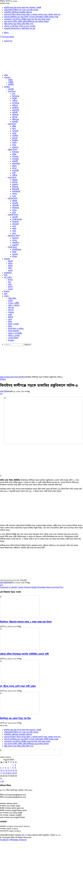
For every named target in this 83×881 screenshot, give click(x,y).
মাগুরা (14, 145)
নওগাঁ (14, 226)
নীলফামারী (15, 189)
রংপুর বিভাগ (12, 177)
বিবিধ (10, 326)
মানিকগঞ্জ (15, 115)
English (11, 340)
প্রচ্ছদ (6, 75)
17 (1, 773)
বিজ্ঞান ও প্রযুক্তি (13, 324)
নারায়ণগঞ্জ (15, 110)
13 (9, 770)
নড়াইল (14, 143)
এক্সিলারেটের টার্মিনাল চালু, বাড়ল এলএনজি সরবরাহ (21, 10)
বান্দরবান (15, 156)
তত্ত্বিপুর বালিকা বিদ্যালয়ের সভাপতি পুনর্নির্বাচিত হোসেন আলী (24, 654)
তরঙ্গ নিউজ (3, 391)
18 (4, 773)
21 (11, 773)
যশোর (14, 133)
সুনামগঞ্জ (15, 254)
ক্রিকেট (10, 261)
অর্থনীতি (10, 82)
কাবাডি (10, 266)
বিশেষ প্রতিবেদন (13, 331)
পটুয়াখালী (15, 205)
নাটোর (14, 229)
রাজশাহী (15, 217)
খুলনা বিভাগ (12, 124)
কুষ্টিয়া (14, 126)
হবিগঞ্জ (14, 256)
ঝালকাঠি (15, 203)
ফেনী (13, 173)
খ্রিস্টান (10, 287)
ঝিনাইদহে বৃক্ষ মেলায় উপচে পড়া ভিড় (15, 718)
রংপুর (14, 196)
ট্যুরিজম (10, 317)
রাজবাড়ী (15, 122)
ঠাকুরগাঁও (15, 184)
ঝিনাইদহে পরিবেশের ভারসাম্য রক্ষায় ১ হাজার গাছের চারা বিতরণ (26, 621)
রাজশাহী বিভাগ (13, 215)
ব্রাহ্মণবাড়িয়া (16, 163)
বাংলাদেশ (7, 77)
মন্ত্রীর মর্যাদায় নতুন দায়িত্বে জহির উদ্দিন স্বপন (18, 24)
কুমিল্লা (14, 154)
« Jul (2, 781)
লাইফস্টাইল (12, 298)
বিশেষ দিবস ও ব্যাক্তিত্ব (15, 329)
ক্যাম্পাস (11, 310)
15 (13, 770)
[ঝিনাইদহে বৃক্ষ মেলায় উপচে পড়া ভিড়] (19, 714)
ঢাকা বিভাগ (12, 91)
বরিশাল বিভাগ (13, 198)
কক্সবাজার (15, 152)
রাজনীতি (11, 84)
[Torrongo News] (7, 37)
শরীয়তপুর (15, 119)
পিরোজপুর (15, 208)
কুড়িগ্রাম (15, 180)
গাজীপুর (14, 101)
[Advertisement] (41, 58)
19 (6, 773)
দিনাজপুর (15, 187)
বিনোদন (6, 291)
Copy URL (23, 580)
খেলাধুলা (7, 259)
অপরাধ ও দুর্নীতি (13, 303)
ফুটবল (10, 263)
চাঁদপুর (14, 168)
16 (16, 770)
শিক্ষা (5, 275)
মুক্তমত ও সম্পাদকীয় (15, 333)
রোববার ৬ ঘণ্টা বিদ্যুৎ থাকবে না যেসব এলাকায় (19, 26)
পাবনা (14, 231)
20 (9, 773)
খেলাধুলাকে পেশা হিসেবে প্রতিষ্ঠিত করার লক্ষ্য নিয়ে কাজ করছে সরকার (27, 19)
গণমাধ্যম (11, 312)
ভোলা (14, 212)
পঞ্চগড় (14, 194)
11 (4, 770)
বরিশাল (14, 201)
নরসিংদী (15, 112)
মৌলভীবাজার (16, 249)
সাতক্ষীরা (15, 136)
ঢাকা (13, 94)
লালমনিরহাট (16, 191)
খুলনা (14, 129)
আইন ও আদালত (13, 305)
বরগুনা (14, 210)
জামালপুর (15, 238)
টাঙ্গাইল (14, 98)
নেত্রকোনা (15, 245)
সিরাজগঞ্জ (15, 222)
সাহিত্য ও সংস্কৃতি (14, 336)
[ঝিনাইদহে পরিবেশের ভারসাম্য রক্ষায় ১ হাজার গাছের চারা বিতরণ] (19, 617)
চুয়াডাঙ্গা (15, 138)
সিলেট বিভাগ (12, 247)
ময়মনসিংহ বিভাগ (14, 236)
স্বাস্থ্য (5, 294)
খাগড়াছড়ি (15, 159)
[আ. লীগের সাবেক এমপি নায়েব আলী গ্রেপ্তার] (19, 681)
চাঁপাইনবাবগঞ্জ (17, 219)
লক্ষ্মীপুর (14, 175)
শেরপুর (14, 240)
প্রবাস (10, 319)
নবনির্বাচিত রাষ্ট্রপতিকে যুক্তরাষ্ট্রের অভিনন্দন (18, 12)
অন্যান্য (10, 270)
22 (13, 773)
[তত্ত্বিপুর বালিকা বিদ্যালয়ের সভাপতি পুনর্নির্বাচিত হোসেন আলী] (19, 649)
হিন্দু (9, 282)
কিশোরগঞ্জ (15, 96)
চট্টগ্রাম (14, 166)
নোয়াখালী (15, 170)
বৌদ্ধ (9, 284)
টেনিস (10, 268)
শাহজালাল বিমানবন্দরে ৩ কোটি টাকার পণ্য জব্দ (19, 28)
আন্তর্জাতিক (8, 273)
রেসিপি (10, 301)
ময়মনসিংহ (15, 243)
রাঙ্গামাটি (15, 161)
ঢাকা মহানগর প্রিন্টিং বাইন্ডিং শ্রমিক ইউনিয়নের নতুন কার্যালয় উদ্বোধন (26, 21)
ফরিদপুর (15, 105)
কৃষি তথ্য (11, 308)
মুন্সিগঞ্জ (14, 117)
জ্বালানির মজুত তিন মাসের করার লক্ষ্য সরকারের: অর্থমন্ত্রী (22, 7)
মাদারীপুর (15, 108)
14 (11, 770)
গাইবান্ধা (15, 182)
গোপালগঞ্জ (15, 103)
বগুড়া (14, 233)
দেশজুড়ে (7, 87)
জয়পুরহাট (15, 224)
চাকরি (10, 315)
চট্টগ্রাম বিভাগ (12, 150)
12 (6, 770)
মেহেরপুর (15, 147)
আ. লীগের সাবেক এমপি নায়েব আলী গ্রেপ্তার (18, 686)
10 (1, 770)
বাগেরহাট (15, 131)
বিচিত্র (10, 322)
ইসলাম (10, 280)
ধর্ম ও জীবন (8, 277)
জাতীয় (10, 80)
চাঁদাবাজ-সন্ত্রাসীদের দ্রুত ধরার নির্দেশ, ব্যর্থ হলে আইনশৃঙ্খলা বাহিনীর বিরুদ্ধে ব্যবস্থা (31, 17)
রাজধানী (10, 89)
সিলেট (14, 252)
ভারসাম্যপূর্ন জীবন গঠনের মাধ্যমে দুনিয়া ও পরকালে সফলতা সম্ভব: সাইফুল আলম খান (32, 14)
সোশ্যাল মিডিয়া (13, 338)
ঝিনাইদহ (15, 140)
